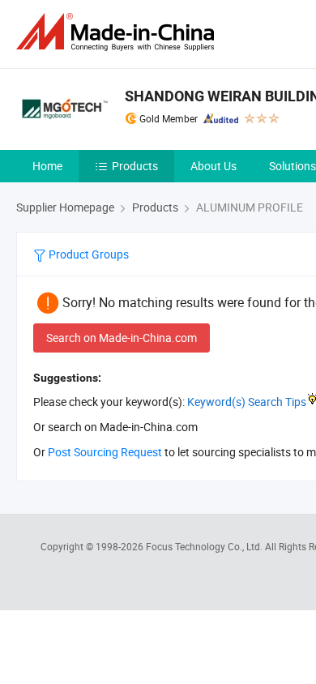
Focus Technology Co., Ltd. (205, 546)
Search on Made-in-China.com (121, 337)
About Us (213, 165)
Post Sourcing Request (105, 452)
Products (135, 165)
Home (47, 165)
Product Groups (87, 254)
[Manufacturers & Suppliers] (118, 32)
